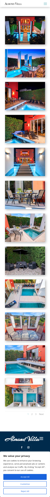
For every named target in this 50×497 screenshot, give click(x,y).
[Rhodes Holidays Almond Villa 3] (25, 142)
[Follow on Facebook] (22, 447)
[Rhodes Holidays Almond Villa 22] (25, 340)
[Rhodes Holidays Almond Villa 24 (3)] (25, 406)
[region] (25, 474)
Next (41, 414)
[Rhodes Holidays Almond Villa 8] (25, 307)
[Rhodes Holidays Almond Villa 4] (25, 175)
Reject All (25, 491)
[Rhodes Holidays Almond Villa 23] (25, 373)
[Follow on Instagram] (28, 447)
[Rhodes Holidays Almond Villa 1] (25, 76)
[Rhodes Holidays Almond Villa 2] (25, 109)
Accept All (25, 477)
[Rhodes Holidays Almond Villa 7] (25, 274)
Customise (25, 484)
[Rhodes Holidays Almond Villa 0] (25, 43)
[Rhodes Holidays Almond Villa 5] (25, 208)
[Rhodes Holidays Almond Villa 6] (25, 241)
